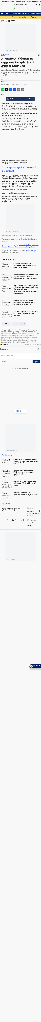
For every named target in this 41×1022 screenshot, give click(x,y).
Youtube (4, 247)
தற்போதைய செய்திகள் (21, 13)
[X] (6, 89)
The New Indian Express (7, 1)
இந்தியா (5, 55)
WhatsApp (5, 241)
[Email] (18, 89)
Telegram (11, 247)
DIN (2, 95)
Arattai (23, 247)
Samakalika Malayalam (32, 1)
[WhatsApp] (2, 89)
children (6, 324)
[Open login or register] (39, 4)
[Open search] (4, 4)
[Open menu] (1, 4)
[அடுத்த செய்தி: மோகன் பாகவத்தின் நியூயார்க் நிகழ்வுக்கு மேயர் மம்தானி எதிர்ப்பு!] (40, 511)
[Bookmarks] (36, 4)
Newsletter (28, 235)
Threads (17, 247)
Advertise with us (11, 50)
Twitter (28, 245)
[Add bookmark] (39, 55)
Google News (30, 247)
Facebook (22, 245)
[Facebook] (10, 89)
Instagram (35, 245)
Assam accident (19, 324)
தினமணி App (31, 251)
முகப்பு (8, 13)
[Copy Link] (22, 89)
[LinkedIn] (14, 89)
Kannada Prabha (20, 1)
